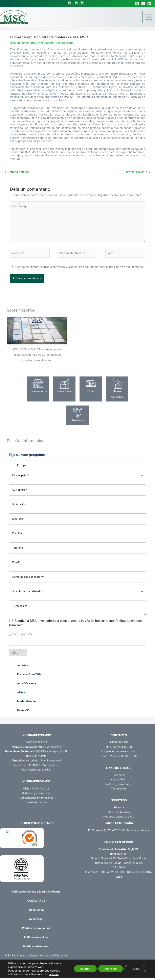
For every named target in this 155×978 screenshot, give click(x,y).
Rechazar (110, 968)
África (21, 692)
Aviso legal (36, 919)
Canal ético (36, 909)
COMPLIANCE (36, 900)
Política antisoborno (36, 946)
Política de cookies (36, 937)
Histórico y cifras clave (36, 793)
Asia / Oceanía (26, 683)
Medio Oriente (26, 701)
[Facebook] (143, 3)
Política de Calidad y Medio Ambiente (36, 891)
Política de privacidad (36, 928)
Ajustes (135, 968)
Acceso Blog (119, 779)
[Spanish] (84, 3)
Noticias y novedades (118, 784)
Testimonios (118, 788)
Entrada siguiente (138, 171)
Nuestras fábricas (119, 812)
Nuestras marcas (36, 802)
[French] (78, 3)
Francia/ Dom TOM (29, 674)
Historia (119, 807)
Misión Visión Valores (36, 788)
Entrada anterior (16, 171)
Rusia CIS (23, 710)
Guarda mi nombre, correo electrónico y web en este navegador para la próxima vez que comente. (79, 266)
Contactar (119, 775)
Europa (21, 465)
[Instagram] (137, 3)
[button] (77, 465)
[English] (71, 3)
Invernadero (46, 42)
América (22, 665)
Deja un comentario (22, 42)
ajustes (54, 974)
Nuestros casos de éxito (118, 816)
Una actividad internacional (36, 797)
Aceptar (85, 968)
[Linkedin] (149, 3)
